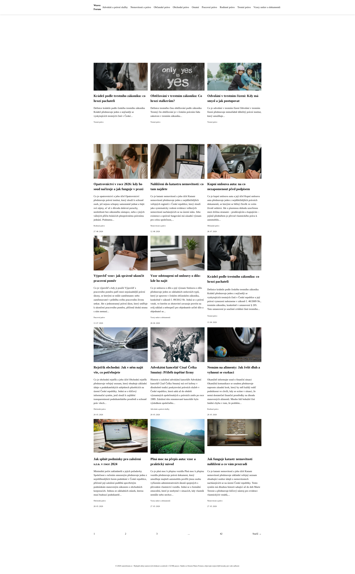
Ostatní (195, 7)
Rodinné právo (227, 7)
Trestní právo (244, 7)
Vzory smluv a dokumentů (266, 7)
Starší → (257, 533)
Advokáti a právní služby (115, 7)
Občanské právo (162, 7)
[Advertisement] (177, 35)
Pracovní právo (209, 7)
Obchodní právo (181, 7)
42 (221, 533)
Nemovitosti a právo (140, 7)
